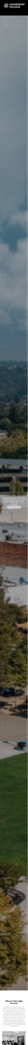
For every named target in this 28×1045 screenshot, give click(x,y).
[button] (14, 13)
